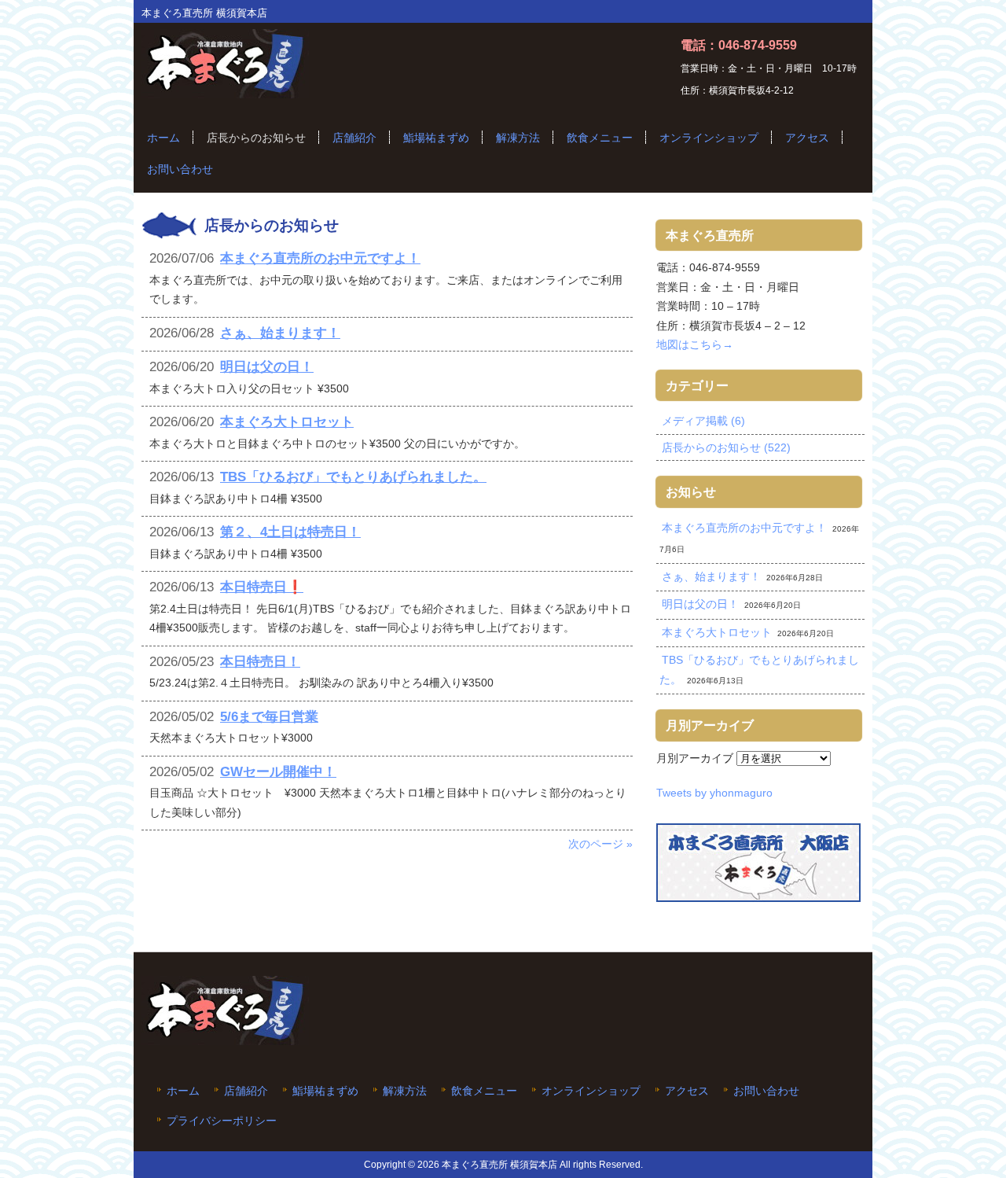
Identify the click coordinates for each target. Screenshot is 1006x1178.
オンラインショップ (591, 1091)
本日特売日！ (260, 661)
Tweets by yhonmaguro (714, 792)
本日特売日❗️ (261, 587)
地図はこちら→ (694, 344)
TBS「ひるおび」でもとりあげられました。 (353, 476)
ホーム (183, 1091)
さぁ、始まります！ (280, 333)
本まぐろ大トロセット (287, 421)
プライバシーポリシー (222, 1121)
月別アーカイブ (694, 758)
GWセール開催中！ (278, 771)
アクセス (687, 1091)
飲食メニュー (484, 1091)
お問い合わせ (766, 1091)
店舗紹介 (246, 1091)
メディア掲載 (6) (703, 420)
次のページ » (600, 843)
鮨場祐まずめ (325, 1091)
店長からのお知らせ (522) (726, 447)
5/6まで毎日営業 (269, 716)
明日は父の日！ (267, 366)
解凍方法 (405, 1091)
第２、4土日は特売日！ (290, 532)
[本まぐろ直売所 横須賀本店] (225, 92)
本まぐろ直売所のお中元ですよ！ (320, 258)
